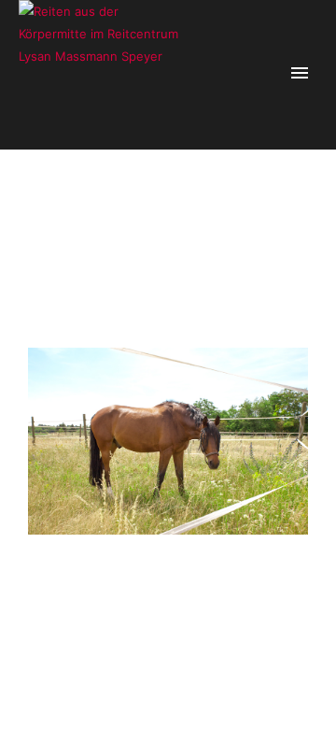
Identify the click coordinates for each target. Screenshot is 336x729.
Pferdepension (147, 228)
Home (88, 228)
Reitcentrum (220, 228)
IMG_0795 (283, 228)
